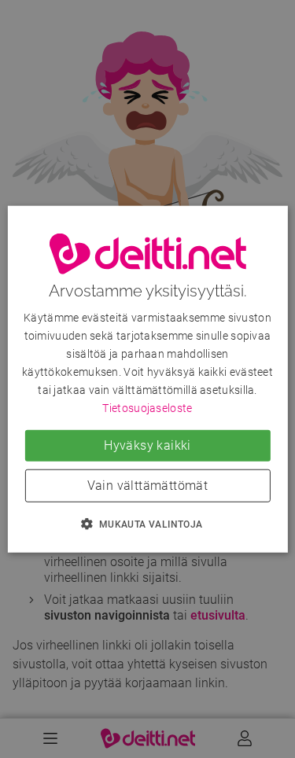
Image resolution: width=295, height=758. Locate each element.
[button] (147, 522)
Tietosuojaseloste (147, 408)
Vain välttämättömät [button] (147, 484)
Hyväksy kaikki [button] (147, 444)
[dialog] (147, 379)
